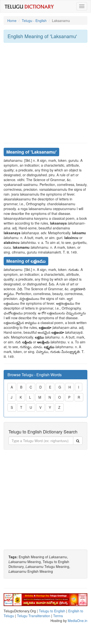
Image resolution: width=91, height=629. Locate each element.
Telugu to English (52, 610)
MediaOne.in (77, 620)
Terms (58, 615)
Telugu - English (34, 20)
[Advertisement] (45, 93)
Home (12, 20)
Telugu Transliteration (33, 615)
